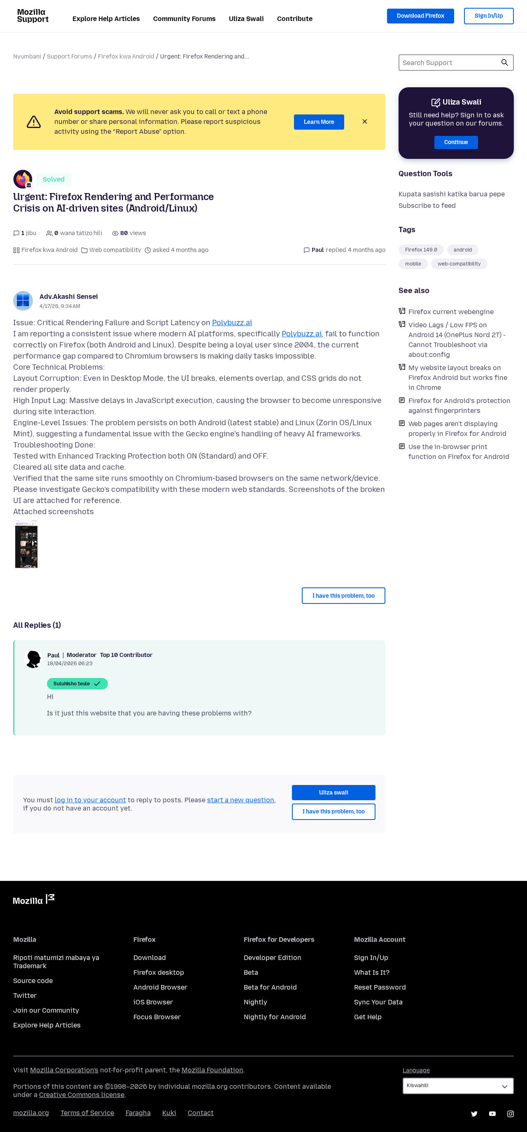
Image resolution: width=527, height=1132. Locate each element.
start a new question (240, 800)
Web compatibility (115, 250)
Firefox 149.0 (421, 250)
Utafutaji (504, 62)
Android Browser (160, 987)
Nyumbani (27, 56)
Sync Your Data (378, 1002)
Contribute (294, 19)
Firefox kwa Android (126, 56)
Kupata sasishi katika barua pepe (452, 194)
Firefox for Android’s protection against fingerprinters (459, 406)
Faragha (138, 1113)
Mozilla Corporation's (64, 1070)
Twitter (25, 995)
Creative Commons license (81, 1095)
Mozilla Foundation (212, 1070)
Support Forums (69, 56)
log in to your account (90, 800)
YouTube (492, 1114)
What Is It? (371, 972)
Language (416, 1070)
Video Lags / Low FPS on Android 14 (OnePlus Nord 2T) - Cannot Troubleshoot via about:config (457, 340)
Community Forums (184, 19)
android (463, 250)
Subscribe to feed (427, 206)
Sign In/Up (489, 15)
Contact (201, 1113)
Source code (33, 981)
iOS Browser (153, 1002)
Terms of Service (87, 1113)
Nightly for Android (275, 1017)
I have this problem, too (343, 595)
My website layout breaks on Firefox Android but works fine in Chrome (457, 377)
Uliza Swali (246, 19)
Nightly (255, 1002)
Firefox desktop (158, 972)
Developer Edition (272, 958)
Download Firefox (420, 15)
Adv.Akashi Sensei (69, 296)
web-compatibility (459, 264)
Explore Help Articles (106, 19)
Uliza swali (333, 792)
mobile (413, 264)
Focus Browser (157, 1017)
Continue (456, 142)
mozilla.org (31, 1113)
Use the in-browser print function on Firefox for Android (458, 452)
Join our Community (46, 1010)
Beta (251, 972)
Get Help (368, 1017)
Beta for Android (270, 987)
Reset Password (380, 987)
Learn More (319, 122)
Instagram (510, 1114)
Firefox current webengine (451, 312)
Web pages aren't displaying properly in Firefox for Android (457, 429)
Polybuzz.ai (232, 322)
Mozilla (33, 900)
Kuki (169, 1113)
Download (149, 958)
